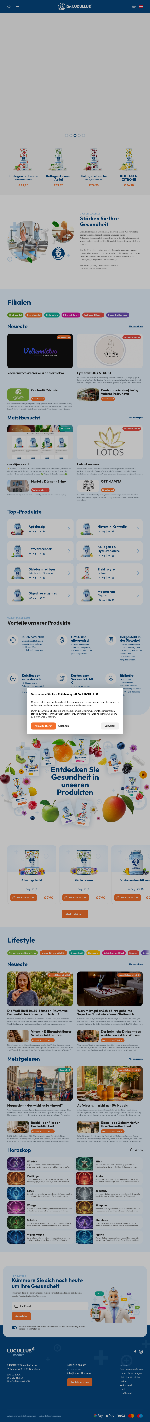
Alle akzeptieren (43, 726)
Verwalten (110, 726)
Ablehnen (63, 726)
